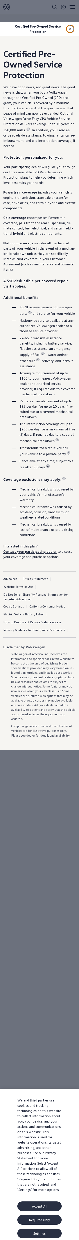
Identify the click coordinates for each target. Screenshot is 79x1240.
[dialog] (39, 1164)
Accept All (39, 1206)
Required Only (39, 1220)
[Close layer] (70, 28)
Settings (39, 1233)
